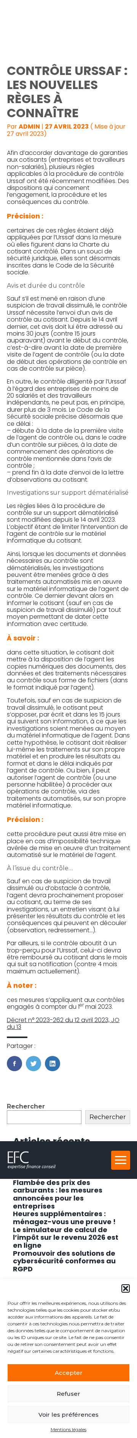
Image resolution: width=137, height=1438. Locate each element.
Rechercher (26, 1106)
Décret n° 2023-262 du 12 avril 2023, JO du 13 (63, 1023)
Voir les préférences (68, 1414)
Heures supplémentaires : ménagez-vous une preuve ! (64, 1217)
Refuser (68, 1393)
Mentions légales (68, 1429)
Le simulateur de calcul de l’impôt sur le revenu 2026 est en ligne (65, 1237)
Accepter (69, 1372)
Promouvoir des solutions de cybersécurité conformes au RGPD (64, 1261)
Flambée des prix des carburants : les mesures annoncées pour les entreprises (57, 1194)
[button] (125, 1288)
